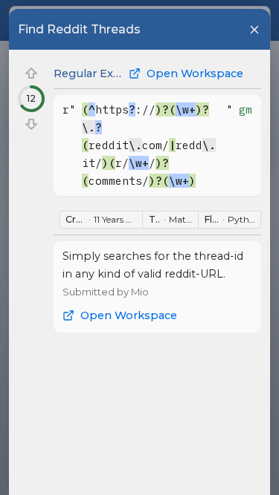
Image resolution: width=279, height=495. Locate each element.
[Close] (254, 30)
